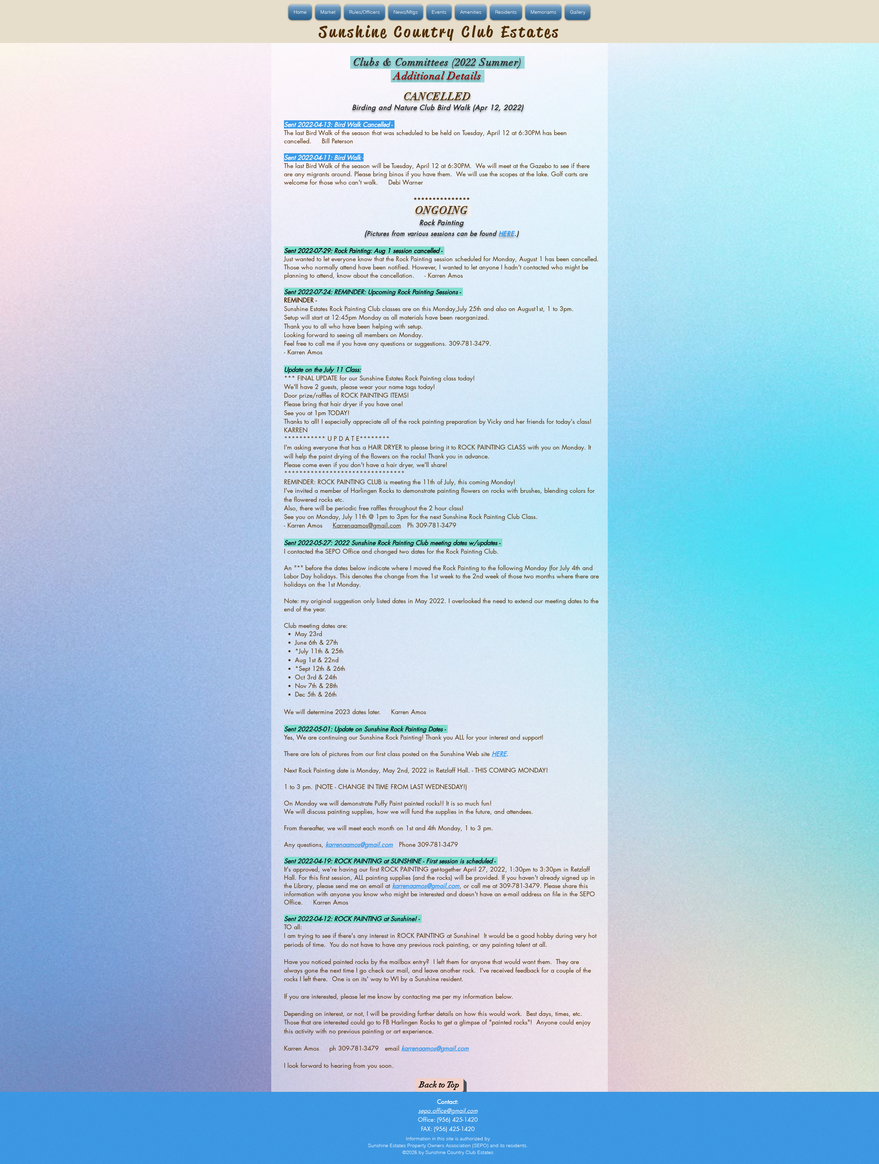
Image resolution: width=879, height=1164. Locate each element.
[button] (300, 12)
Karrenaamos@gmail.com (367, 525)
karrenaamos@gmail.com (359, 844)
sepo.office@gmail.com (448, 1111)
